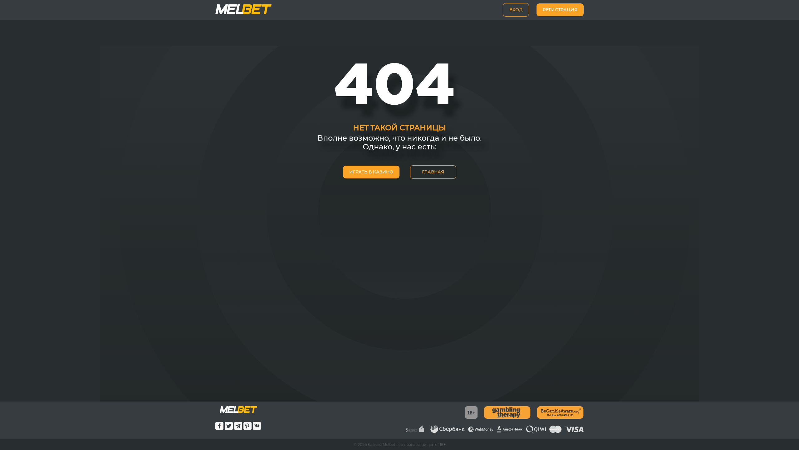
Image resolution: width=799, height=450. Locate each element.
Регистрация (560, 9)
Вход (515, 9)
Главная (433, 172)
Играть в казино (371, 172)
